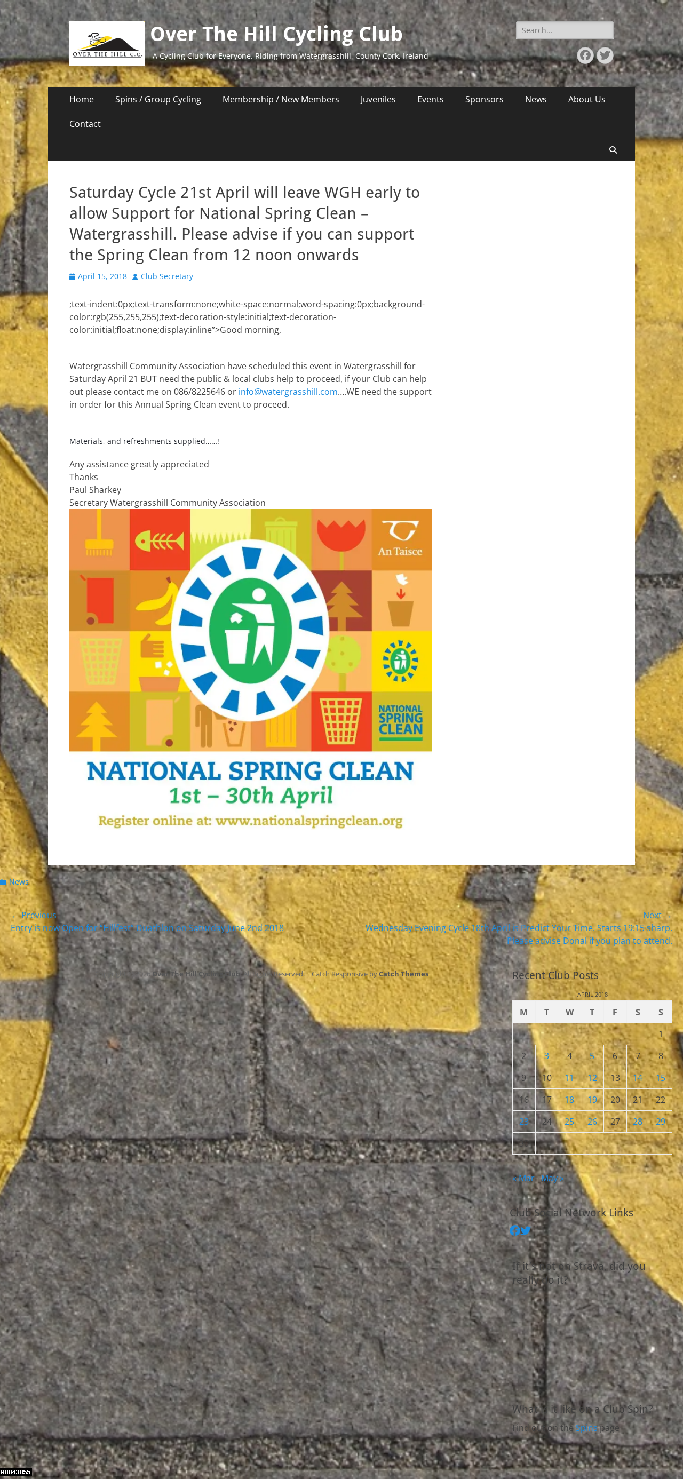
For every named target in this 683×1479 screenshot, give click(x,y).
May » (552, 1178)
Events (430, 99)
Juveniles (378, 99)
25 (569, 1121)
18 (569, 1100)
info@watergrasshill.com (288, 391)
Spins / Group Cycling (158, 99)
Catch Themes (403, 974)
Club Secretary (167, 276)
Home (81, 99)
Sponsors (484, 99)
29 (660, 1121)
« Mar (523, 1178)
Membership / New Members (281, 99)
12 (592, 1078)
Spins (588, 1428)
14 (637, 1078)
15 (660, 1078)
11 (569, 1078)
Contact (85, 124)
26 (592, 1121)
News (536, 99)
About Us (587, 99)
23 (524, 1121)
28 (637, 1121)
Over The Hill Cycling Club (276, 34)
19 (592, 1100)
